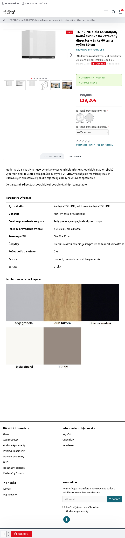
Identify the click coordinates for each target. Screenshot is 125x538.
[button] (6, 55)
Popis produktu (52, 156)
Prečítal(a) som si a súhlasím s (82, 509)
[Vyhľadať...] (113, 12)
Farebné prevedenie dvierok (91, 110)
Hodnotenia (75, 156)
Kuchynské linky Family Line (90, 49)
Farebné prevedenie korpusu (91, 126)
